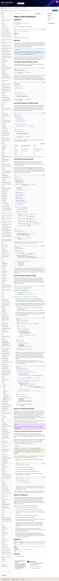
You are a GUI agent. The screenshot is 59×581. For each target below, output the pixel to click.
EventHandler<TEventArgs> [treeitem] (6, 182)
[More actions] (44, 13)
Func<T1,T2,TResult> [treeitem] (5, 203)
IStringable (28, 433)
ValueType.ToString (25, 149)
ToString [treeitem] (4, 398)
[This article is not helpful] (56, 23)
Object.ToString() (32, 161)
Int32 (36, 106)
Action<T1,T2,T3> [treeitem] (4, 26)
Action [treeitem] (3, 21)
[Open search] (54, 8)
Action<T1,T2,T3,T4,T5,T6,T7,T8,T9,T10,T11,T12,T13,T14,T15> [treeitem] (7, 54)
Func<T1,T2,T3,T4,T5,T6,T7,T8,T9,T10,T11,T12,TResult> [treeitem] (6, 228)
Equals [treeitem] (4, 388)
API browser (21, 13)
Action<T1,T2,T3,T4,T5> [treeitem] (5, 30)
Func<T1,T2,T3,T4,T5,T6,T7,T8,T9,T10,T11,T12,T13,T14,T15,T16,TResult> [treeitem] (6, 240)
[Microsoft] (1, 8)
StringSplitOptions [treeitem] (5, 459)
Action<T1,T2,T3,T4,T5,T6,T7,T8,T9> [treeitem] (7, 37)
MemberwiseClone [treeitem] (6, 394)
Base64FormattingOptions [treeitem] (6, 100)
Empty (31, 515)
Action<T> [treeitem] (3, 23)
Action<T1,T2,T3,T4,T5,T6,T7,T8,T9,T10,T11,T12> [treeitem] (7, 46)
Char (34, 106)
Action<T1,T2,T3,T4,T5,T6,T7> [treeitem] (6, 33)
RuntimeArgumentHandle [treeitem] (6, 432)
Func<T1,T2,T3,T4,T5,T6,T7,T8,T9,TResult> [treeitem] (6, 219)
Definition (49, 15)
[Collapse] (11, 13)
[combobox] (6, 14)
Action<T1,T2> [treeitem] (4, 25)
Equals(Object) (16, 417)
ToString (27, 64)
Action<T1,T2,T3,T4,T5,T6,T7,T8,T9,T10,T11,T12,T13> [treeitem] (7, 49)
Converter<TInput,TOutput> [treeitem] (6, 138)
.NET (17, 13)
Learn (15, 13)
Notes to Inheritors (51, 17)
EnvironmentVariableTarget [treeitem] (6, 177)
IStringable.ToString (30, 420)
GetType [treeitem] (4, 393)
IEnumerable (18, 300)
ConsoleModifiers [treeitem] (4, 128)
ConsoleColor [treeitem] (4, 123)
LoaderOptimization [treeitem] (5, 326)
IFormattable (40, 499)
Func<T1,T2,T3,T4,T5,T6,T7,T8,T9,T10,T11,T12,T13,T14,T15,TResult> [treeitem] (7, 236)
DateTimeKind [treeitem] (4, 145)
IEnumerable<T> (24, 300)
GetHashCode (23, 417)
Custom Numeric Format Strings (23, 270)
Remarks (49, 16)
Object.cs (17, 24)
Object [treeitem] (4, 383)
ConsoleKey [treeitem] (3, 125)
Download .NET (55, 10)
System (19, 22)
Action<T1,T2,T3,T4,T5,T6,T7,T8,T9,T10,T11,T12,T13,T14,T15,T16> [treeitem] (7, 57)
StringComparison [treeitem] (4, 456)
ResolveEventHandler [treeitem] (5, 431)
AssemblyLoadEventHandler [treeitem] (6, 90)
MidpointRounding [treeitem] (5, 350)
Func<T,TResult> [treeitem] (4, 201)
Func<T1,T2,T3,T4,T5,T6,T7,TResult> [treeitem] (6, 214)
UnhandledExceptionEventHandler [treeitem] (6, 522)
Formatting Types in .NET (20, 556)
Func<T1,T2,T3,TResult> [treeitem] (5, 205)
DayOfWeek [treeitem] (3, 148)
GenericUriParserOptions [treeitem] (6, 255)
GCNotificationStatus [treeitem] (5, 251)
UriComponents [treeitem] (4, 527)
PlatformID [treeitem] (3, 411)
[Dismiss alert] (57, 2)
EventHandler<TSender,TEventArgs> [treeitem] (7, 185)
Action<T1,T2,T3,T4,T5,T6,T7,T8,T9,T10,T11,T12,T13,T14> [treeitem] (7, 51)
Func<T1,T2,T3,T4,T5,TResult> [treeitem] (6, 208)
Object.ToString (16, 42)
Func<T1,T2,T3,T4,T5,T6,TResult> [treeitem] (6, 211)
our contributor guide (19, 568)
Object (20, 65)
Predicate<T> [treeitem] (4, 416)
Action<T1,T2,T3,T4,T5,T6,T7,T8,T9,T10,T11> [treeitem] (7, 43)
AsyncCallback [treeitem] (4, 92)
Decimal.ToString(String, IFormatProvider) (36, 241)
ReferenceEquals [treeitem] (6, 396)
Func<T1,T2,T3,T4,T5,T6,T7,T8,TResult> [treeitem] (6, 216)
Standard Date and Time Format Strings (28, 271)
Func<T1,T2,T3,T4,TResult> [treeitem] (6, 206)
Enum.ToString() (24, 150)
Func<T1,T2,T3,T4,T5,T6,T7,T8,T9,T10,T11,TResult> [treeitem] (6, 225)
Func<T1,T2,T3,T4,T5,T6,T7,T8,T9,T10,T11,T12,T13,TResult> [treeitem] (6, 230)
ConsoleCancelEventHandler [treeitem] (6, 121)
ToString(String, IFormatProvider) (24, 501)
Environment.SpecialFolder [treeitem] (6, 172)
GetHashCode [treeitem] (5, 391)
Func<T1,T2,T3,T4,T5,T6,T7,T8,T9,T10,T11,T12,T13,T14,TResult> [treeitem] (6, 233)
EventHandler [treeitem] (4, 180)
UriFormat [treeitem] (3, 530)
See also (49, 20)
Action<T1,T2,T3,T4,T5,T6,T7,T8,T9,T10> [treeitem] (7, 40)
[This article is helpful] (55, 23)
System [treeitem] (3, 18)
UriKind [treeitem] (3, 535)
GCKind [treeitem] (3, 248)
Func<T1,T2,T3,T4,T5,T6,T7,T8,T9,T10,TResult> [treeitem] (6, 222)
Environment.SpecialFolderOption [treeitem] (5, 175)
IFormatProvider (32, 502)
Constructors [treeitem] (5, 384)
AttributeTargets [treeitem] (4, 95)
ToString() (37, 497)
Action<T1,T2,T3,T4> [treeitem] (5, 28)
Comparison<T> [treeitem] (4, 116)
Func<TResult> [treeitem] (4, 200)
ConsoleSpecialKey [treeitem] (5, 130)
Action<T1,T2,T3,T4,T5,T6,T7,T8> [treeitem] (6, 35)
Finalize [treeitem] (4, 389)
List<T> (36, 312)
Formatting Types (21, 45)
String (15, 35)
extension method (23, 352)
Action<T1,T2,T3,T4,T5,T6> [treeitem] (6, 31)
